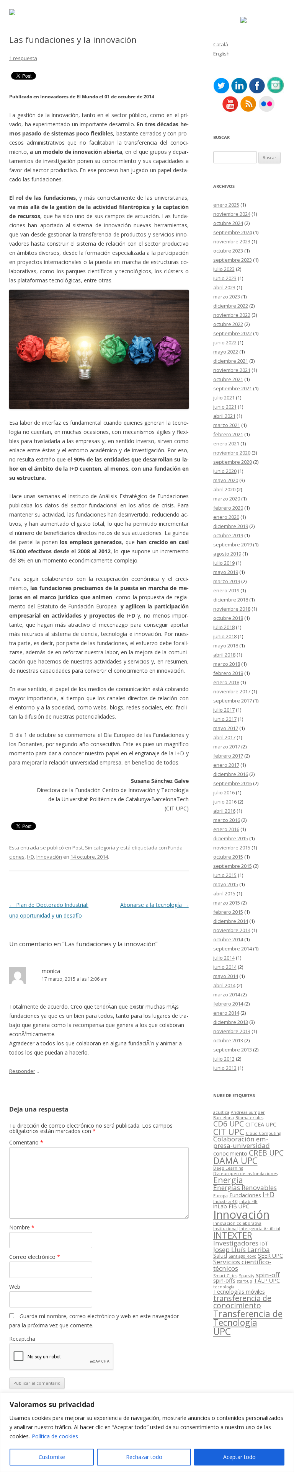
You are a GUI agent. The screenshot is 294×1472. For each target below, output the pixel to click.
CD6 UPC (228, 1123)
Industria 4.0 (225, 1201)
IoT (264, 1243)
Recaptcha (22, 1338)
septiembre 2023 (232, 259)
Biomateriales (249, 1117)
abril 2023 (224, 287)
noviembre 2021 (231, 370)
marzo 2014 (226, 994)
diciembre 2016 (230, 774)
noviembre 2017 (231, 691)
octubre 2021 (228, 379)
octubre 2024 (228, 223)
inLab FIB (248, 1201)
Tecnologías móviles (239, 1291)
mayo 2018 (225, 645)
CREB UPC (266, 1153)
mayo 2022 (225, 351)
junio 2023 (225, 278)
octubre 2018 (228, 618)
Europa (220, 1195)
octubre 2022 (228, 324)
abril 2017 (224, 737)
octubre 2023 (228, 250)
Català (220, 44)
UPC (222, 1331)
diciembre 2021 (230, 360)
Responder (22, 1071)
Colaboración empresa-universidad (241, 1142)
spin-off (268, 1274)
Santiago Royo (242, 1256)
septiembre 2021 (232, 388)
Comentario (26, 1142)
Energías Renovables (245, 1187)
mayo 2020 (225, 480)
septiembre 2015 (232, 865)
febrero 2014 (228, 1003)
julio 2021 (224, 397)
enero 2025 (226, 204)
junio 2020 (225, 471)
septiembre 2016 (232, 783)
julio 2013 (224, 1058)
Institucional (225, 1228)
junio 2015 (225, 875)
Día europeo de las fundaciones (245, 1173)
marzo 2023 (226, 296)
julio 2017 (224, 709)
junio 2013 (225, 1067)
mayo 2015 (225, 884)
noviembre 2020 (231, 452)
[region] (147, 1432)
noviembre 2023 (231, 241)
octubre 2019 (228, 535)
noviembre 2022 (231, 314)
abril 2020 (224, 489)
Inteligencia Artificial (259, 1228)
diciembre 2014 (230, 921)
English (221, 53)
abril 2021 (224, 415)
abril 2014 (224, 985)
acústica (221, 1112)
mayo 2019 (225, 572)
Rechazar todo (144, 1457)
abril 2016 (224, 810)
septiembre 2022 (232, 333)
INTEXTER (232, 1235)
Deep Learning (228, 1168)
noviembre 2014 (231, 930)
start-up (244, 1281)
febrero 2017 (228, 755)
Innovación (49, 856)
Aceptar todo (239, 1457)
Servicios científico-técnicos (242, 1265)
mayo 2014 (225, 976)
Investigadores (235, 1243)
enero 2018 (226, 682)
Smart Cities (225, 1275)
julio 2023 (224, 269)
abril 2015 (224, 893)
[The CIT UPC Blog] (12, 13)
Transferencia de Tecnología (248, 1318)
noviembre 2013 (231, 1031)
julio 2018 (224, 627)
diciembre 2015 (230, 838)
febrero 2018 (228, 673)
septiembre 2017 (232, 700)
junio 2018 (225, 636)
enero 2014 (226, 1012)
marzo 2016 (226, 820)
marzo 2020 (226, 498)
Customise (52, 1457)
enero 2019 (226, 590)
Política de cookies (55, 1436)
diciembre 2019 (230, 526)
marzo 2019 (226, 581)
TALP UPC (267, 1280)
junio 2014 (225, 966)
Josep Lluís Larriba (241, 1249)
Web (14, 1286)
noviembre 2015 (231, 847)
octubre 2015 (228, 856)
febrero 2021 (228, 434)
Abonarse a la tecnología (154, 904)
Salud (220, 1255)
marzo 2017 (226, 746)
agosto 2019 (227, 553)
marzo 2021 (226, 425)
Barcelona (223, 1117)
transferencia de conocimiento (242, 1302)
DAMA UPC (235, 1160)
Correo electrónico (34, 1256)
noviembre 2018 (231, 608)
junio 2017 (225, 719)
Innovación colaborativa (237, 1223)
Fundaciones (245, 1195)
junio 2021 (225, 406)
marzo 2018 (226, 663)
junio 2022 (225, 342)
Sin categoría (100, 847)
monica (51, 971)
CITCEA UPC (260, 1124)
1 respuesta (23, 58)
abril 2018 (224, 654)
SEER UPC (270, 1255)
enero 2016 (226, 829)
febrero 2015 (228, 911)
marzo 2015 (226, 902)
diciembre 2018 (230, 599)
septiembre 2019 (232, 544)
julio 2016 (224, 792)
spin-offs (224, 1280)
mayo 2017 (225, 728)
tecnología (223, 1286)
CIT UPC (228, 1131)
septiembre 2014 (232, 948)
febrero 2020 (228, 507)
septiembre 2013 (232, 1049)
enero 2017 (226, 764)
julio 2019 (224, 562)
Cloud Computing (263, 1133)
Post (77, 847)
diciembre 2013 (230, 1022)
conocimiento (230, 1153)
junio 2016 (225, 801)
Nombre (21, 1227)
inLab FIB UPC (231, 1206)
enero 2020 (226, 516)
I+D (30, 856)
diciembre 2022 (230, 305)
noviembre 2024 (231, 213)
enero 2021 (226, 443)
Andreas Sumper (248, 1112)
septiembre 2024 (232, 232)
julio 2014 (224, 957)
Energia (228, 1179)
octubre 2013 (228, 1040)
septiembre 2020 (232, 461)
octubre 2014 (228, 939)
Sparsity (246, 1275)
